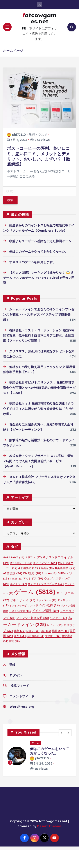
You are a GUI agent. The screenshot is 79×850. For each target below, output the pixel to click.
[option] (39, 755)
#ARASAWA (13, 557)
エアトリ (18, 583)
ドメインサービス (22, 605)
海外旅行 (60, 630)
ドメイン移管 (20, 610)
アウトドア (33, 578)
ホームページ (13, 51)
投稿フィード (20, 686)
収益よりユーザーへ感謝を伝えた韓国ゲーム (40, 241)
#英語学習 (65, 568)
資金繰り (53, 635)
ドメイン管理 (45, 611)
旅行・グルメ (38, 135)
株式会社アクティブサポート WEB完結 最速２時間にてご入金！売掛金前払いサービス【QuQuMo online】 (38, 461)
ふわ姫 (16, 578)
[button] (62, 732)
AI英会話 (12, 573)
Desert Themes (49, 826)
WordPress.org (22, 707)
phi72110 (19, 135)
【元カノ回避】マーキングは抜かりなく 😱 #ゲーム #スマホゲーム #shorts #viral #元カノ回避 (39, 278)
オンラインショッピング (46, 583)
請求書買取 (35, 635)
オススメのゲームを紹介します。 (32, 262)
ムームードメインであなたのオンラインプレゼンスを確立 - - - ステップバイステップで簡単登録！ (38, 314)
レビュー (55, 625)
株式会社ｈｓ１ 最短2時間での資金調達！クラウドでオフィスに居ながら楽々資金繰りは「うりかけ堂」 (38, 408)
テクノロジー (46, 600)
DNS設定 (32, 573)
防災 (14, 641)
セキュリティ (23, 600)
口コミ (33, 630)
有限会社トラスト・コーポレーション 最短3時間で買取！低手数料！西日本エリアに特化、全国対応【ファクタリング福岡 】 (38, 335)
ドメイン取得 (48, 605)
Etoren (49, 573)
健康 (19, 630)
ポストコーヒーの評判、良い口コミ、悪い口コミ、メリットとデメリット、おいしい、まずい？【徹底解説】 (38, 156)
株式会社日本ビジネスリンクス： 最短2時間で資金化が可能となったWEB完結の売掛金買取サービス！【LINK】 (39, 387)
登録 (12, 665)
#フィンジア (45, 562)
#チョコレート (21, 562)
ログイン (16, 675)
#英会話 (46, 568)
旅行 (46, 630)
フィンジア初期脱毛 (32, 617)
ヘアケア (58, 617)
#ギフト (33, 557)
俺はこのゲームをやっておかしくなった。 (38, 251)
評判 (20, 635)
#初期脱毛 (28, 568)
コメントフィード (22, 696)
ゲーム (34, 592)
